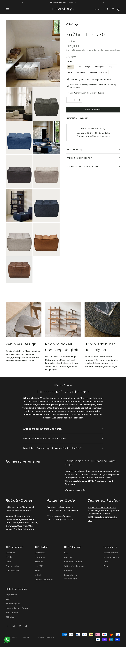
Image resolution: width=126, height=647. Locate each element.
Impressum (11, 594)
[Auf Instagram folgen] (13, 626)
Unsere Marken (110, 552)
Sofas (8, 561)
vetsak (38, 575)
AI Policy (10, 617)
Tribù (37, 570)
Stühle (9, 557)
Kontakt (68, 557)
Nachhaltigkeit (13, 603)
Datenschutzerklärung (17, 608)
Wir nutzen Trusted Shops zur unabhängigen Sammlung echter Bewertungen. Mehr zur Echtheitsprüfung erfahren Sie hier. (104, 514)
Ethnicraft (71, 41)
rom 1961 (39, 566)
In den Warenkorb (93, 109)
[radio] (70, 67)
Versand (68, 570)
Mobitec (39, 561)
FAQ (66, 552)
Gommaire (40, 557)
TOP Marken (12, 612)
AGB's (8, 599)
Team (106, 566)
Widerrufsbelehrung (74, 566)
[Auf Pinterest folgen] (20, 626)
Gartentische (12, 566)
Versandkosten (83, 50)
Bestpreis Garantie (73, 561)
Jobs (105, 561)
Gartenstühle (12, 570)
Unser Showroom (111, 557)
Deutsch (97, 9)
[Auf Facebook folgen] (7, 626)
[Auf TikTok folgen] (26, 626)
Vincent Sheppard (44, 579)
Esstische (10, 552)
